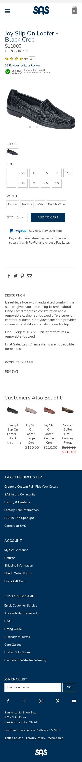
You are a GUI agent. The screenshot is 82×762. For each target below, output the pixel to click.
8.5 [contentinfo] (23, 183)
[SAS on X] (24, 701)
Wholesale (55, 738)
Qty (10, 217)
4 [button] (50, 129)
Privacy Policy (35, 738)
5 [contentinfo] (11, 173)
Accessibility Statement (20, 613)
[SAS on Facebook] (8, 701)
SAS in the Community (19, 494)
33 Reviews (12, 65)
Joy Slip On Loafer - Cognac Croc (49, 434)
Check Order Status (18, 573)
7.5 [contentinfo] (68, 173)
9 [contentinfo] (34, 183)
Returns (9, 558)
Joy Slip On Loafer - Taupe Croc (31, 434)
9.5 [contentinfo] (46, 183)
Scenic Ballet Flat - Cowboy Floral (67, 434)
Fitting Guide (13, 629)
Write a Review (30, 65)
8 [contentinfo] (11, 183)
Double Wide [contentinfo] (56, 204)
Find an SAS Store (17, 652)
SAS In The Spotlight (19, 518)
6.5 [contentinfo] (46, 173)
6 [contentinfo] (34, 173)
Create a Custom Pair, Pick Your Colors (31, 487)
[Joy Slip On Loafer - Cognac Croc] (49, 413)
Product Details (19, 362)
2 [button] (36, 129)
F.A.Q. (8, 621)
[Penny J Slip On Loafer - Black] (13, 413)
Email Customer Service (20, 605)
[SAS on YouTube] (74, 701)
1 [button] (29, 129)
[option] (41, 109)
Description (15, 295)
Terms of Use (13, 738)
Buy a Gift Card (15, 581)
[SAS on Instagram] (41, 701)
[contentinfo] (12, 152)
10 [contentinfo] (57, 183)
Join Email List (15, 679)
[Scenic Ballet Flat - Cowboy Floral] (68, 412)
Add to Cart (48, 217)
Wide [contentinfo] (40, 204)
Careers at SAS (15, 526)
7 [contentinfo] (57, 173)
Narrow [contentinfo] (12, 204)
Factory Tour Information (21, 510)
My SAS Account (16, 550)
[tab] (41, 324)
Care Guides (12, 645)
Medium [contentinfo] (27, 204)
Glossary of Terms (17, 637)
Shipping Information (18, 565)
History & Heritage (17, 502)
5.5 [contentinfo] (23, 173)
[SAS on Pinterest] (57, 701)
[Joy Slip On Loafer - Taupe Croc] (31, 413)
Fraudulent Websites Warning (25, 660)
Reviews (12, 372)
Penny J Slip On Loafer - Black (12, 431)
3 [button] (43, 129)
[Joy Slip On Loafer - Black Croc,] (41, 109)
